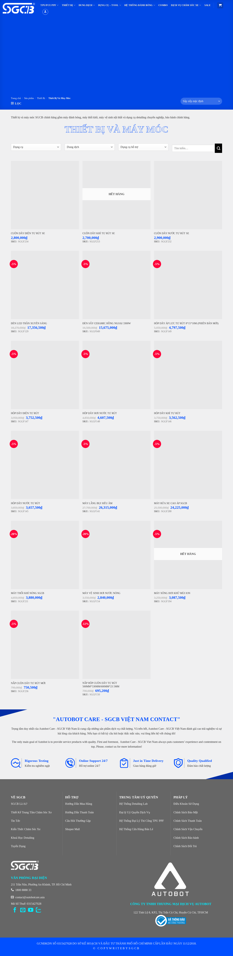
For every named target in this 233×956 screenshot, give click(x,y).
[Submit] (218, 148)
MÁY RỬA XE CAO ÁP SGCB (170, 503)
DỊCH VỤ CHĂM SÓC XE (185, 5)
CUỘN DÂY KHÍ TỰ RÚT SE (98, 233)
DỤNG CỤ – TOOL (108, 5)
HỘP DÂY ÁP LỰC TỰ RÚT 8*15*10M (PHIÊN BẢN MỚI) (186, 323)
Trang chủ (16, 98)
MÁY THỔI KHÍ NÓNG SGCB (27, 593)
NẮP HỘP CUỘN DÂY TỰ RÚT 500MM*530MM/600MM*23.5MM (100, 684)
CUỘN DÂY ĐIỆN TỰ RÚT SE (28, 233)
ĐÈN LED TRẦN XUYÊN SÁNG (29, 323)
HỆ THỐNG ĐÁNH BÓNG (138, 5)
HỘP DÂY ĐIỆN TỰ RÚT (25, 413)
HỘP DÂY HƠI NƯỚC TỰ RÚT (99, 413)
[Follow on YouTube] (30, 910)
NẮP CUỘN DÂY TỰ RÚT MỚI (28, 683)
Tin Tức (15, 820)
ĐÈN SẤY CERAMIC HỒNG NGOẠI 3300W (106, 323)
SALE (207, 5)
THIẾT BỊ (67, 5)
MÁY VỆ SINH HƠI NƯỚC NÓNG (101, 593)
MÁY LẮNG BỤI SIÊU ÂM (97, 503)
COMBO (163, 5)
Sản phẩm (29, 98)
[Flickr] (38, 910)
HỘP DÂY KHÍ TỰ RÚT (167, 413)
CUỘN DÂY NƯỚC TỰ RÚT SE (171, 233)
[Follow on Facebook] (14, 910)
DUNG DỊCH (85, 5)
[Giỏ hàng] (220, 5)
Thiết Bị (41, 98)
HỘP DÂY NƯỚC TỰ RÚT (25, 503)
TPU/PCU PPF (48, 5)
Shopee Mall (72, 829)
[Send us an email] (22, 910)
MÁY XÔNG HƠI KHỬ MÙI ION (172, 593)
